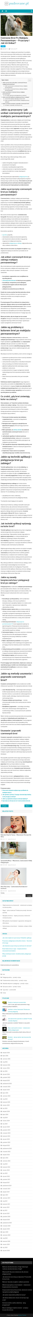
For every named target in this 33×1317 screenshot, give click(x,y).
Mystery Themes (22, 1315)
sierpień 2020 (6, 1229)
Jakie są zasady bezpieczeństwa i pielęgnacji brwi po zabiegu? (17, 101)
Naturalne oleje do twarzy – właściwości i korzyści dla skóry (16, 835)
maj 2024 (5, 1117)
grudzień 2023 (6, 1130)
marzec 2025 (6, 1105)
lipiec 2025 (5, 1093)
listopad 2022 (6, 1145)
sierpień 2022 (6, 1154)
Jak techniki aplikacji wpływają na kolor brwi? (15, 98)
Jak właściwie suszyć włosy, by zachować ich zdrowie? (17, 946)
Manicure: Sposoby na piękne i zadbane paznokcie (15, 1282)
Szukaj (2, 893)
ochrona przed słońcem (9, 280)
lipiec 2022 (5, 1157)
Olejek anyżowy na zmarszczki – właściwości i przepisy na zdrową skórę (17, 906)
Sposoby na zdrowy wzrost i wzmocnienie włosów (16, 800)
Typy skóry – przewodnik (9, 989)
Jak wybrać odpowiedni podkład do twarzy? (14, 1295)
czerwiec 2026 (6, 1059)
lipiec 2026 (5, 1055)
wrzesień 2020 (6, 1226)
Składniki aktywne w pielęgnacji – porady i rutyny (15, 983)
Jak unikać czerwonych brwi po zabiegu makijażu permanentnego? (16, 89)
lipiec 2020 (5, 1232)
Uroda (3, 46)
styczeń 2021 (6, 1213)
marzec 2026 (6, 1068)
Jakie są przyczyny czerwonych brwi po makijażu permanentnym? (16, 86)
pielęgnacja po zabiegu (15, 243)
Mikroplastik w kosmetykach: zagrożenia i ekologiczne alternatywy (17, 922)
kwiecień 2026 (6, 1065)
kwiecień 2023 (6, 1136)
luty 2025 (5, 1108)
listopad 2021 (6, 1182)
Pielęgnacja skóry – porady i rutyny (12, 977)
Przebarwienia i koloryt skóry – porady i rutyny (15, 980)
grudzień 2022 (6, 1142)
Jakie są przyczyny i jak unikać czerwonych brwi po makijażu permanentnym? (15, 83)
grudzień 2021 (6, 1179)
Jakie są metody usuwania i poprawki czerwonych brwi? (16, 103)
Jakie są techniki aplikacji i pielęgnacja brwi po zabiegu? (16, 97)
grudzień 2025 (6, 1077)
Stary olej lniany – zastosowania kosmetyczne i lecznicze (14, 887)
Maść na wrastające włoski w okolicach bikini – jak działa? (29, 806)
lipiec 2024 (5, 1114)
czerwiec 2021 (6, 1198)
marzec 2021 (6, 1207)
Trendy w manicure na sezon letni (17, 1002)
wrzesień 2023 (6, 1133)
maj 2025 (5, 1099)
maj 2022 (5, 1164)
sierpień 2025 (6, 1089)
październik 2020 (7, 1222)
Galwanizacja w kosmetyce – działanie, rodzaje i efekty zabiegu (17, 927)
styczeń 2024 (6, 1127)
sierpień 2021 (6, 1192)
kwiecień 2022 (6, 1167)
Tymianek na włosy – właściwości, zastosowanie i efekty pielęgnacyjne (16, 861)
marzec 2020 (6, 1244)
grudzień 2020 (6, 1216)
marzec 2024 (6, 1120)
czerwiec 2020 (6, 1235)
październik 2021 (7, 1185)
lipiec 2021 (5, 1195)
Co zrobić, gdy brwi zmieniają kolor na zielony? (15, 95)
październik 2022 (7, 1148)
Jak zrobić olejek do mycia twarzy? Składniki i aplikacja (16, 938)
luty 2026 (5, 1071)
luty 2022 (5, 1173)
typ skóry (4, 235)
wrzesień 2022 (6, 1151)
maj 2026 (5, 1062)
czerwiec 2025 (6, 1096)
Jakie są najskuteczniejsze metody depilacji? (15, 798)
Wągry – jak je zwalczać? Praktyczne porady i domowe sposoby (17, 911)
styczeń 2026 (6, 1074)
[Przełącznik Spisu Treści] (29, 80)
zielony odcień (17, 429)
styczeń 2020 (6, 1250)
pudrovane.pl (13, 49)
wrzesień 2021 (6, 1188)
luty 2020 (5, 1247)
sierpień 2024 (6, 1111)
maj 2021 (5, 1201)
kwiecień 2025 (6, 1102)
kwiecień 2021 (6, 1204)
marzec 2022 (6, 1170)
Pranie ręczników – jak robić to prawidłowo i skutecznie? (6, 806)
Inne (4, 974)
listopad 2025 (6, 1080)
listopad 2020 (6, 1219)
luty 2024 (5, 1123)
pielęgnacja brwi (23, 176)
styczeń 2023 (6, 1139)
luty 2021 (5, 1210)
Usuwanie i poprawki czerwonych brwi (13, 105)
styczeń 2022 (6, 1176)
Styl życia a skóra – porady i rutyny (12, 986)
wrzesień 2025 (6, 1086)
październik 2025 (7, 1083)
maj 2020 (5, 1238)
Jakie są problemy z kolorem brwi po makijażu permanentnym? (14, 92)
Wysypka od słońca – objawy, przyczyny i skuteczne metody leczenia (16, 916)
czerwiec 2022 (6, 1161)
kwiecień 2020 (6, 1241)
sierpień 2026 (6, 1052)
